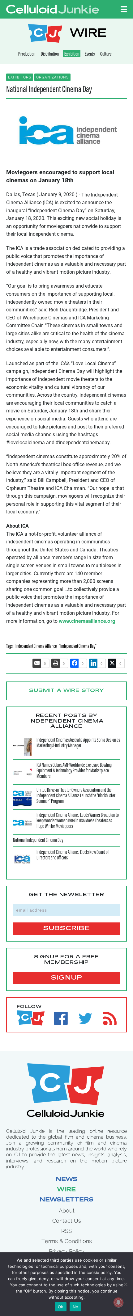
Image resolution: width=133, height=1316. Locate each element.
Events (90, 54)
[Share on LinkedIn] (93, 663)
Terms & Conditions (66, 1241)
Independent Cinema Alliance (36, 646)
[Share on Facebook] (74, 663)
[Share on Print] (55, 663)
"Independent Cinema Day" (78, 646)
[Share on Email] (36, 663)
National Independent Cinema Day (49, 90)
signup (66, 978)
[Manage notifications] (118, 1302)
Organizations (52, 77)
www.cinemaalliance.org (87, 620)
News (66, 1180)
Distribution (50, 54)
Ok (60, 1306)
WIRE (88, 34)
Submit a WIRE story (66, 691)
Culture (106, 54)
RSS (66, 1231)
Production (26, 54)
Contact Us (66, 1220)
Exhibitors (19, 77)
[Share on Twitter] (112, 663)
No (76, 1306)
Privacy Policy (66, 1251)
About (67, 1210)
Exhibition (71, 54)
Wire (66, 1190)
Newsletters (66, 1200)
